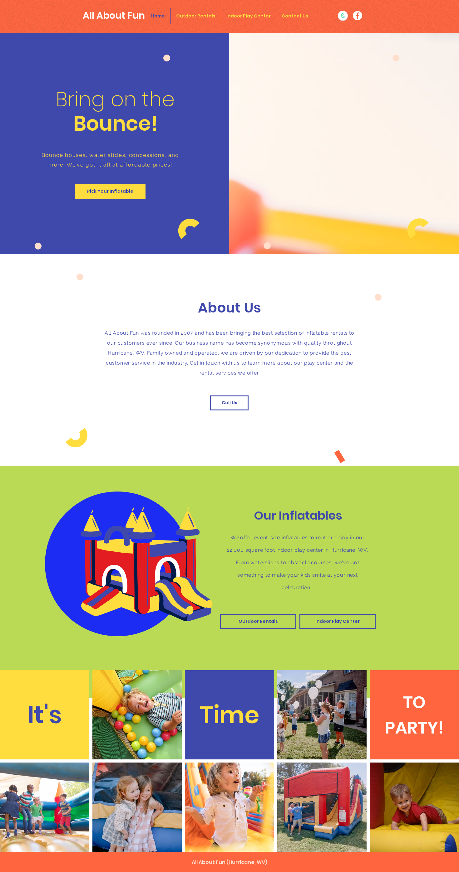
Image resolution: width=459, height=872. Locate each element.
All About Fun (114, 15)
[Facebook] (357, 15)
